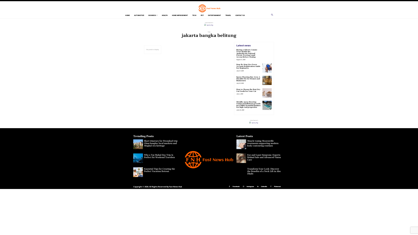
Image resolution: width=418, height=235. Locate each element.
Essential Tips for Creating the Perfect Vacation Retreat (159, 170)
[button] (272, 15)
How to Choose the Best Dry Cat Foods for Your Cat (248, 90)
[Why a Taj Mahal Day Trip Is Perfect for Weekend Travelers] (138, 158)
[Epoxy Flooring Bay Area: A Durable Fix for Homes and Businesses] (267, 80)
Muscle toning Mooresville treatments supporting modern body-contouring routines (262, 143)
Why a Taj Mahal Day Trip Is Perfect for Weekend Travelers (159, 156)
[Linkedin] (258, 186)
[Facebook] (229, 186)
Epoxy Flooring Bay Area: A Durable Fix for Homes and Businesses (248, 79)
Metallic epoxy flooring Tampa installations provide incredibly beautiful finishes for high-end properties (248, 104)
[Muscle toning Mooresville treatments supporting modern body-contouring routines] (241, 144)
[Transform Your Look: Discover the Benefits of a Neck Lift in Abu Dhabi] (241, 172)
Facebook (236, 186)
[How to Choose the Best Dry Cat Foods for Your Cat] (267, 92)
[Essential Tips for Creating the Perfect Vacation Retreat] (138, 172)
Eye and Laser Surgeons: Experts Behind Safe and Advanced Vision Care (264, 157)
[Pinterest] (271, 186)
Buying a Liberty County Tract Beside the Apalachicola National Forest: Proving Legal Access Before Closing (246, 53)
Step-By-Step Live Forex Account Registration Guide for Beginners (248, 66)
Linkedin (264, 186)
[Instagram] (243, 186)
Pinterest (277, 186)
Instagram (250, 186)
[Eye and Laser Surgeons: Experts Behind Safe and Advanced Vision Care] (241, 158)
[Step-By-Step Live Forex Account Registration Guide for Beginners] (267, 68)
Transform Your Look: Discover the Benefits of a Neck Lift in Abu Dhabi (264, 171)
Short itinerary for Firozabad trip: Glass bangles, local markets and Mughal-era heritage (161, 143)
